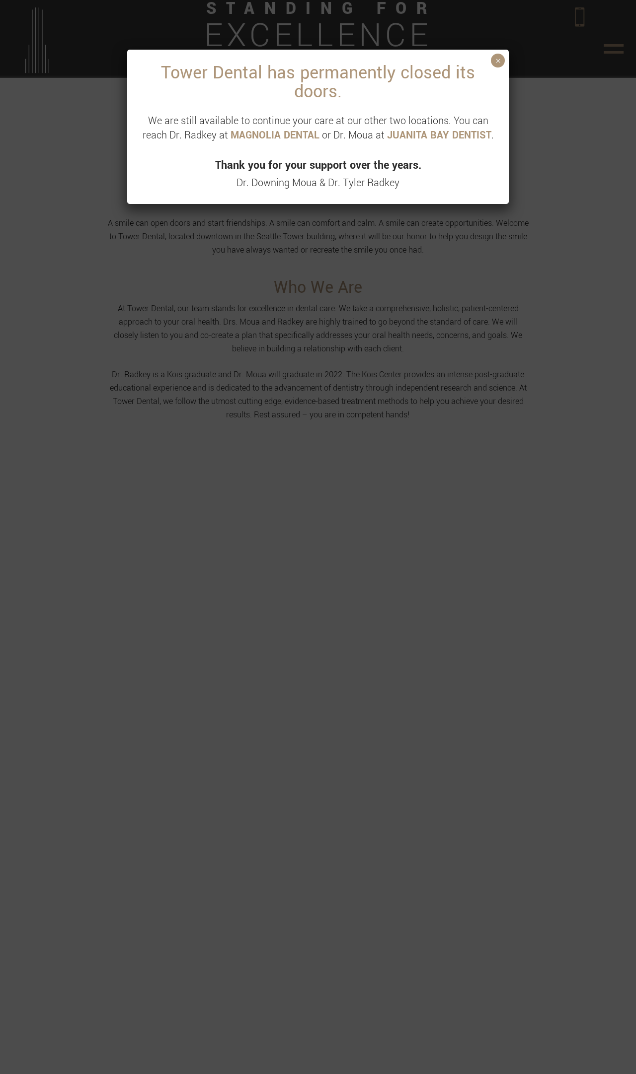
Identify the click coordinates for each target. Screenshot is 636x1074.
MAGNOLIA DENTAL (275, 135)
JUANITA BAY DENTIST (439, 135)
